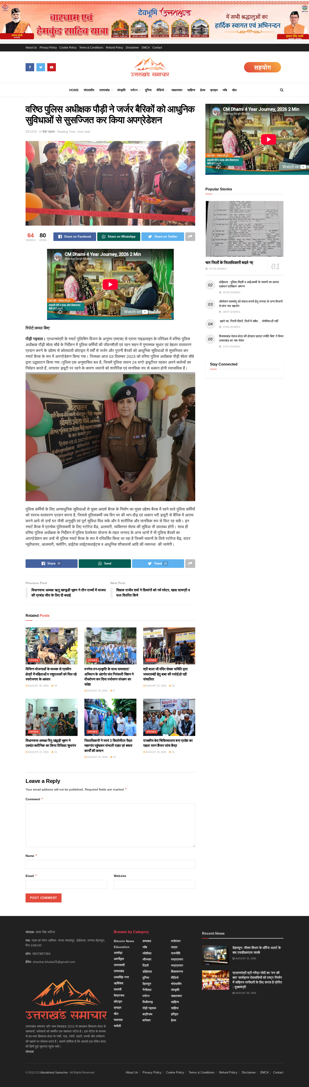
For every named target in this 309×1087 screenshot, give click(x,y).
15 (55, 752)
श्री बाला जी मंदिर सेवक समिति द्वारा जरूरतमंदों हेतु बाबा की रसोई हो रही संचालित (165, 674)
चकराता (118, 1020)
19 (55, 685)
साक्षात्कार (176, 90)
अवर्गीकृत (119, 959)
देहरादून (147, 983)
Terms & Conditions (91, 47)
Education (122, 947)
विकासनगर (177, 971)
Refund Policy (114, 47)
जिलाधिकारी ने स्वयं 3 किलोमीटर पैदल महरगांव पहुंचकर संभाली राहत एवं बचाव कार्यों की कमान (108, 746)
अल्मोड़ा (118, 953)
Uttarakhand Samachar (53, 1072)
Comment (34, 799)
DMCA (146, 47)
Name (31, 855)
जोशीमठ (147, 953)
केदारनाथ (119, 995)
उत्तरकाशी (119, 965)
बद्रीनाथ (147, 1014)
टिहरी (146, 965)
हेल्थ (202, 90)
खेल (234, 90)
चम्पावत (147, 941)
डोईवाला (147, 971)
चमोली (117, 1026)
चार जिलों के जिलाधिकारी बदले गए (229, 262)
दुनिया (148, 90)
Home (74, 90)
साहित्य (191, 90)
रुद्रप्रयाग (177, 959)
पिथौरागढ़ (148, 1002)
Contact (157, 47)
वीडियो (160, 90)
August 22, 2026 (155, 685)
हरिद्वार (174, 1014)
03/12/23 (31, 131)
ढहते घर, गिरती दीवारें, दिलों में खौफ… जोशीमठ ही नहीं (248, 321)
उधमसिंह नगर (121, 977)
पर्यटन (134, 90)
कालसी (117, 989)
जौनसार (147, 959)
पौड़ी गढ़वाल (48, 131)
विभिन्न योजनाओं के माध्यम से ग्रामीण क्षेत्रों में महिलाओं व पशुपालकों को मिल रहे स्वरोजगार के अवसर (51, 674)
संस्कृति (121, 90)
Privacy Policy (48, 47)
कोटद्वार (118, 1001)
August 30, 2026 (38, 685)
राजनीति (175, 953)
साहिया (174, 1008)
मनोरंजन (176, 941)
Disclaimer (132, 47)
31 (173, 752)
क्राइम (214, 90)
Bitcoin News (124, 941)
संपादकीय (89, 90)
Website (120, 876)
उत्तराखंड (104, 90)
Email (31, 876)
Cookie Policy (67, 47)
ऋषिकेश (118, 983)
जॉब (225, 90)
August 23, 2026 (96, 690)
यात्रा (174, 947)
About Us (31, 47)
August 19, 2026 (96, 757)
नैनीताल (147, 990)
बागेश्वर (147, 1020)
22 (173, 685)
